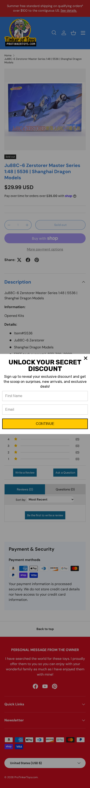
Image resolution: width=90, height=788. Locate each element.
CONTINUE (45, 424)
